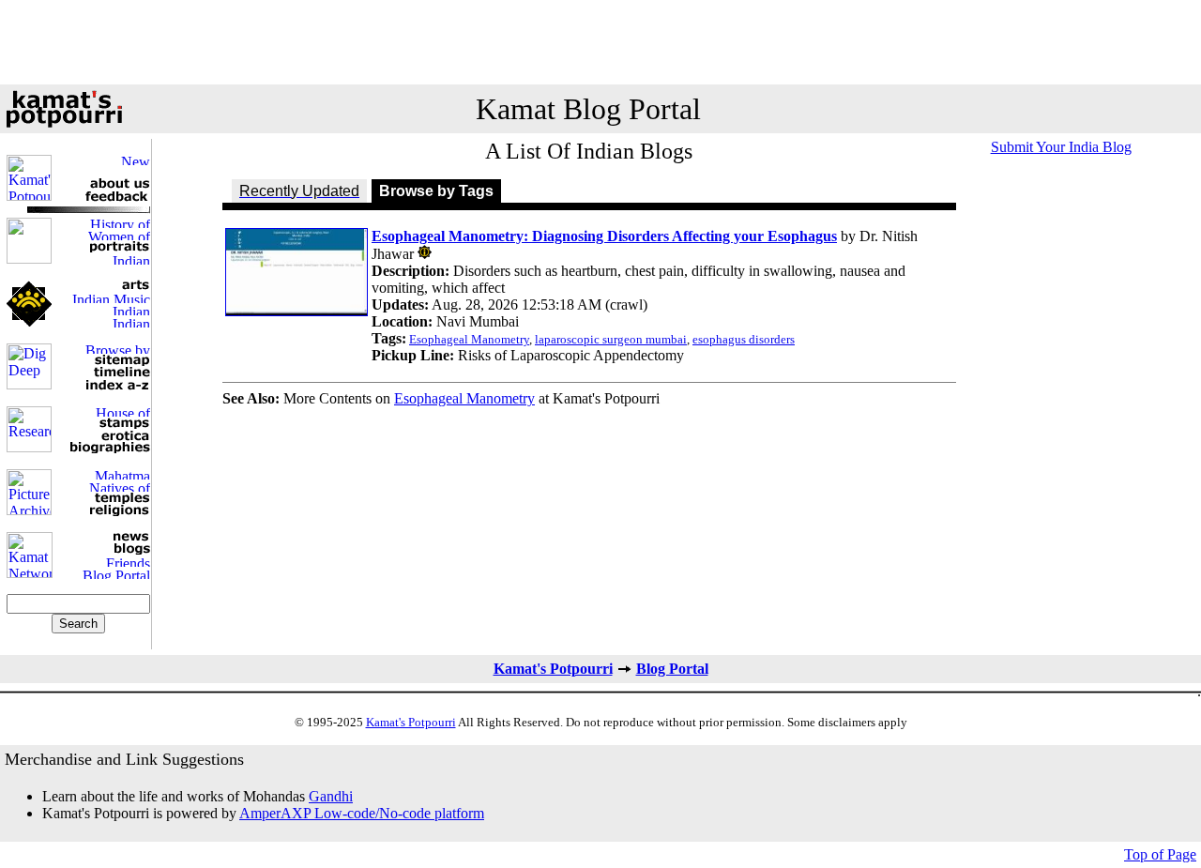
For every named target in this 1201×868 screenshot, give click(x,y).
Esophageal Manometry (469, 339)
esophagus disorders (743, 339)
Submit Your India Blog (1061, 147)
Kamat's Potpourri (553, 669)
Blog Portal (672, 669)
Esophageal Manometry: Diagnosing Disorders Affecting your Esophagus (604, 236)
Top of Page (1160, 854)
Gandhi (331, 796)
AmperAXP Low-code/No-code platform (361, 813)
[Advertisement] (600, 42)
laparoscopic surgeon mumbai (611, 339)
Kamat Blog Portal (588, 109)
